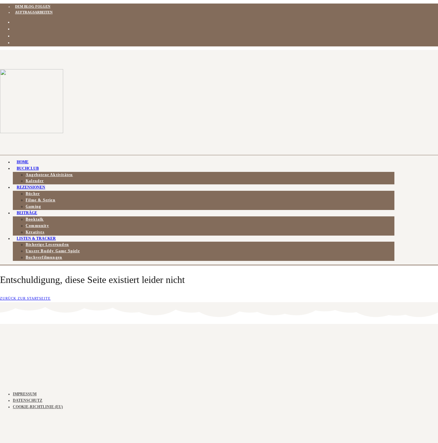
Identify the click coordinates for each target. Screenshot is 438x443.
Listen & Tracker (36, 238)
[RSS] (15, 36)
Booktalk (35, 219)
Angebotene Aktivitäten (49, 175)
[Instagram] (15, 22)
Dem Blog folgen (32, 6)
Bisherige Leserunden (47, 244)
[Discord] (15, 29)
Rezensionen (31, 187)
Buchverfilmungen (44, 257)
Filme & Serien (40, 200)
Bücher (33, 193)
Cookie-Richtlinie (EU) (38, 407)
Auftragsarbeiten (34, 12)
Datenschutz (27, 400)
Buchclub (28, 168)
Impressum (25, 394)
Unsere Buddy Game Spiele (53, 251)
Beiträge (27, 213)
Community (37, 225)
